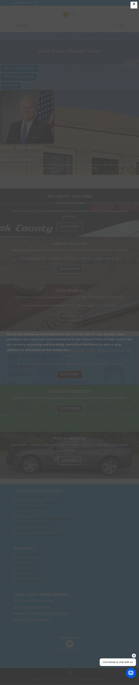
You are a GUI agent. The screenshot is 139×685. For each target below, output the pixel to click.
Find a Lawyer (26, 514)
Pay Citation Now (19, 68)
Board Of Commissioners (33, 508)
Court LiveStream (28, 582)
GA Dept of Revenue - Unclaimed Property (45, 519)
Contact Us (25, 560)
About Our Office (29, 555)
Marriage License (19, 77)
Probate (11, 85)
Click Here (69, 227)
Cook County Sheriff (30, 498)
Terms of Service (28, 576)
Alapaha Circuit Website (33, 530)
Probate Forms (27, 566)
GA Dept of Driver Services (35, 525)
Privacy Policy (26, 571)
